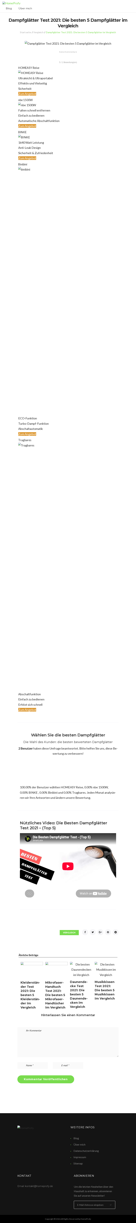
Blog (9, 8)
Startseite (25, 32)
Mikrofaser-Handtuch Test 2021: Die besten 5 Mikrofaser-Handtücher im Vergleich (55, 995)
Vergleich (38, 32)
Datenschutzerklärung (86, 1150)
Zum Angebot (27, 94)
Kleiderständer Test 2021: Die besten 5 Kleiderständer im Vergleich (30, 995)
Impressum (79, 1157)
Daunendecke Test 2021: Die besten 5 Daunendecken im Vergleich (79, 994)
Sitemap (78, 1163)
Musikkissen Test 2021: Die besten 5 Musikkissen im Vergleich (105, 990)
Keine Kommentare (68, 52)
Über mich (25, 8)
